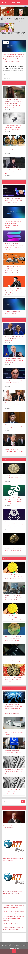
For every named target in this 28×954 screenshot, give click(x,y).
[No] (26, 948)
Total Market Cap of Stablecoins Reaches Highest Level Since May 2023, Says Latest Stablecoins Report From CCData (14, 222)
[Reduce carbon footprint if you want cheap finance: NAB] (14, 811)
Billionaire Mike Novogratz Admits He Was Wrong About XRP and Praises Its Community (14, 576)
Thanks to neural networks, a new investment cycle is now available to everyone (13, 200)
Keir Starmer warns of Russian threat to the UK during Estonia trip (14, 149)
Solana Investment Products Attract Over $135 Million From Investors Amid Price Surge (13, 658)
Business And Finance (9, 687)
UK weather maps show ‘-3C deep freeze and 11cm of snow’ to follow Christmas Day (13, 127)
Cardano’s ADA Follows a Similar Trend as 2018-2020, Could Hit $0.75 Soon (14, 679)
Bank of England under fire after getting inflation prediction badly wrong (14, 382)
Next (7, 42)
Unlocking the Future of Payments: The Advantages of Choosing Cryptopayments (13, 706)
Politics (5, 319)
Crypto (5, 181)
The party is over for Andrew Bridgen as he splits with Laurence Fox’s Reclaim (13, 404)
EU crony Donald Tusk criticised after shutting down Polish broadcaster (14, 58)
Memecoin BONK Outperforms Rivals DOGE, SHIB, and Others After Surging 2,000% (14, 597)
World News (7, 82)
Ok (14, 951)
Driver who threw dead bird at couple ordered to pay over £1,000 (13, 171)
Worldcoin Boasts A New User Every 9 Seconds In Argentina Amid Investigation (13, 791)
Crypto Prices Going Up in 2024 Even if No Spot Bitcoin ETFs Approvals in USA (14, 477)
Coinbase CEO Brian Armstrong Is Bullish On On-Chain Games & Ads (14, 770)
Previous (4, 42)
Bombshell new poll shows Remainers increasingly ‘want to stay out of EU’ (14, 360)
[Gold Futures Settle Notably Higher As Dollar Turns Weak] (14, 835)
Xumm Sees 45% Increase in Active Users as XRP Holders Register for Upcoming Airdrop (14, 617)
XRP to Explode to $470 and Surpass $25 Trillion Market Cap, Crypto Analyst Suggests (14, 638)
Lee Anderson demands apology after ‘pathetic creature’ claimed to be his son (14, 448)
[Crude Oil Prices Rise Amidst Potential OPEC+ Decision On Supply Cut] (14, 868)
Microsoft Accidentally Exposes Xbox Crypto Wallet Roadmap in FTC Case (14, 731)
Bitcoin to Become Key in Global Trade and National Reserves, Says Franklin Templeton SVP (14, 547)
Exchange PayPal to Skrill (12, 713)
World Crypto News (13, 3)
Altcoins (5, 557)
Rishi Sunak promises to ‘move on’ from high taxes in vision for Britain (14, 426)
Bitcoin (5, 458)
